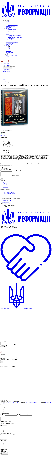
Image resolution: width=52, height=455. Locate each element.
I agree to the (10, 402)
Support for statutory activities (9, 66)
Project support (6, 70)
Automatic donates (7, 71)
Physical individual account (7, 357)
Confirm (6, 453)
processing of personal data (12, 402)
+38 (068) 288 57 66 (6, 200)
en (2, 74)
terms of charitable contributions (32, 402)
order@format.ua (5, 202)
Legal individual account (20, 357)
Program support (6, 69)
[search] (13, 366)
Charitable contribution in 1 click (9, 65)
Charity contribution (5, 63)
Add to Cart (3, 135)
